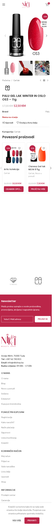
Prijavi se (5, 461)
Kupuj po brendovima (11, 404)
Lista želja (5, 471)
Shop (3, 481)
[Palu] (38, 281)
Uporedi (5, 476)
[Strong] (13, 281)
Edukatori (5, 398)
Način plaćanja (7, 427)
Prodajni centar (8, 495)
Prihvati (31, 520)
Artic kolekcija (11, 169)
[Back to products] (44, 80)
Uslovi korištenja (8, 437)
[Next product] (48, 80)
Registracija (6, 417)
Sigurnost (5, 432)
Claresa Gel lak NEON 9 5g (36, 168)
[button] (5, 36)
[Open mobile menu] (4, 5)
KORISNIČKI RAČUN (11, 451)
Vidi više (16, 520)
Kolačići (4, 443)
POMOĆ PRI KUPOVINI (12, 412)
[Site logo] (26, 4)
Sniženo (5, 393)
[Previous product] (40, 80)
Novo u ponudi (8, 388)
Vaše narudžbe (8, 466)
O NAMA (5, 373)
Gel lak (16, 80)
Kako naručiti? (7, 422)
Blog (3, 383)
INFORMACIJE (8, 490)
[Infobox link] (26, 305)
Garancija (5, 500)
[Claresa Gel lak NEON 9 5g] (38, 154)
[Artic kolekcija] (14, 155)
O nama (4, 378)
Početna (6, 80)
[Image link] (8, 340)
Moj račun (5, 456)
